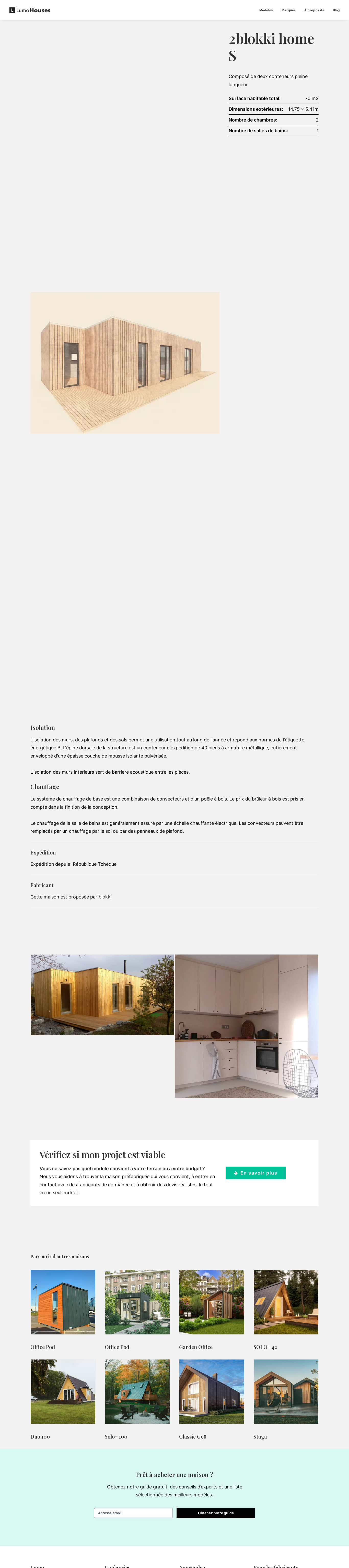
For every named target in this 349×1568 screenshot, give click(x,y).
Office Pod (42, 1346)
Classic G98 (192, 1436)
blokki (105, 897)
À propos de (314, 10)
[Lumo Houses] (30, 10)
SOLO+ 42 (265, 1346)
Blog (336, 10)
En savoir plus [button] (258, 1173)
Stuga (260, 1436)
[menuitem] (268, 10)
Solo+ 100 (116, 1436)
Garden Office (196, 1346)
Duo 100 (40, 1436)
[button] (63, 1302)
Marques (289, 10)
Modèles (266, 10)
